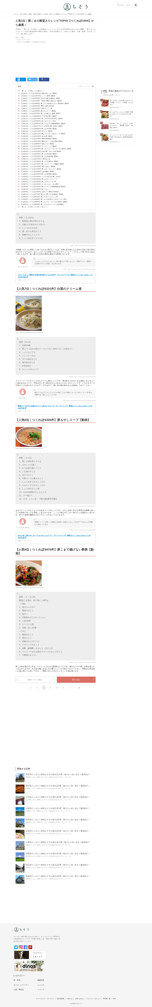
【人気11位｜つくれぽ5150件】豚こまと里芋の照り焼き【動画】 (42, 118)
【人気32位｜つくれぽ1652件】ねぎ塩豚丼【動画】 (38, 171)
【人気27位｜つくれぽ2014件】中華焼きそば (35, 159)
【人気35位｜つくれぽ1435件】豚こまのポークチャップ (39, 179)
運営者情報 (60, 999)
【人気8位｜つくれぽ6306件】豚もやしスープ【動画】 (39, 111)
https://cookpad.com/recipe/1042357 (31, 448)
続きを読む (76, 680)
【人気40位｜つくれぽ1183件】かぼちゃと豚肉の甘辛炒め (40, 192)
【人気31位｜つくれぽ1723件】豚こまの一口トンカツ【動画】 (41, 169)
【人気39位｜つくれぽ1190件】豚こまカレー (35, 189)
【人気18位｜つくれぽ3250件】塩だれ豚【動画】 (37, 136)
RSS (114, 999)
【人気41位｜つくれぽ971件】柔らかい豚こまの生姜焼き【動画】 (42, 194)
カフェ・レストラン (21, 985)
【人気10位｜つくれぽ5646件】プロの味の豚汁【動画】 (39, 116)
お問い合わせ (79, 999)
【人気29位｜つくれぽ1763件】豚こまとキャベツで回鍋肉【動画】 (43, 164)
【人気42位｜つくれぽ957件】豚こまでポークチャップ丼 (39, 197)
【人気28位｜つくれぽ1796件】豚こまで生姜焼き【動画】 (40, 161)
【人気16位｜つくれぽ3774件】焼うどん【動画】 (37, 131)
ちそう (16, 14)
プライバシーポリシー (93, 999)
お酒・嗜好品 (19, 989)
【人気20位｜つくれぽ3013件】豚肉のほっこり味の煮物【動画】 (42, 141)
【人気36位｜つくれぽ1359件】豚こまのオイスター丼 (38, 181)
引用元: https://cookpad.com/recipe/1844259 (82, 662)
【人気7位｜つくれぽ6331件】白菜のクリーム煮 (36, 108)
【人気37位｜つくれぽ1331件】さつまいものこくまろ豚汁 (40, 184)
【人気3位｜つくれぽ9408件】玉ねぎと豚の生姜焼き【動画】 (41, 98)
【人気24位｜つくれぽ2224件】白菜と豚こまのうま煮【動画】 (41, 151)
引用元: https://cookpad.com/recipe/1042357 (82, 506)
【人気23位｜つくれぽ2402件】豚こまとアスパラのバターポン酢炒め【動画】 (46, 149)
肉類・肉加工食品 (34, 14)
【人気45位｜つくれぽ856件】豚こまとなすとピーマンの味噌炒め (42, 204)
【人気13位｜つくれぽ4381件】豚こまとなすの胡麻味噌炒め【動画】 (43, 123)
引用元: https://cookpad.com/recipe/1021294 (82, 376)
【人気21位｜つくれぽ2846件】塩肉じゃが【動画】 (38, 144)
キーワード (51, 999)
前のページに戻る (35, 680)
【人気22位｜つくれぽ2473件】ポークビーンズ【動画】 (39, 146)
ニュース (40, 985)
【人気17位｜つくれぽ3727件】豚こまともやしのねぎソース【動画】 (43, 134)
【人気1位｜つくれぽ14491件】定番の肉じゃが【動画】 (39, 93)
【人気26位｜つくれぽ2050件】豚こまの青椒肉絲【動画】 (40, 156)
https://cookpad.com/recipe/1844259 (31, 587)
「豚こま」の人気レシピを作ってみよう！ (34, 207)
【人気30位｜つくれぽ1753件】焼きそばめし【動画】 (38, 166)
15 (79, 687)
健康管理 (40, 980)
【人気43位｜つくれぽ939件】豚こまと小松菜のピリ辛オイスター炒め (44, 199)
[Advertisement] (56, 59)
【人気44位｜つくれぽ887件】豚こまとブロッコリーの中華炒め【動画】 (44, 202)
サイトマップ (40, 999)
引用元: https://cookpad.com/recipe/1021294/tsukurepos (79, 400)
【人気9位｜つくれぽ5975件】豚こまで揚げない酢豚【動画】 (41, 113)
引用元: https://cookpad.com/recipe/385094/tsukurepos (79, 269)
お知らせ (70, 999)
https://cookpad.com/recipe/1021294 (31, 332)
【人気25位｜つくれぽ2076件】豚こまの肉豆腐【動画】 (39, 154)
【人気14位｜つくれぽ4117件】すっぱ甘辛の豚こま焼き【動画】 (42, 126)
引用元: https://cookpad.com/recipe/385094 (83, 245)
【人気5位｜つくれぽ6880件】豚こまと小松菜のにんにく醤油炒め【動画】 (45, 103)
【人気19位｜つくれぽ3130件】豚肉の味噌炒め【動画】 (39, 139)
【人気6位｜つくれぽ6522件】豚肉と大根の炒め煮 (37, 106)
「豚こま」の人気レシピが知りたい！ (33, 91)
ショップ (40, 989)
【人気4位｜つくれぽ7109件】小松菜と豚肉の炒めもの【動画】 (41, 101)
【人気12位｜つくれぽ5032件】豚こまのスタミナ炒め (38, 121)
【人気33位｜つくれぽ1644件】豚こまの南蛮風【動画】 (39, 174)
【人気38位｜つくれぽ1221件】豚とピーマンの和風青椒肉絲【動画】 (43, 186)
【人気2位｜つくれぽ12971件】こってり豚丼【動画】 (38, 96)
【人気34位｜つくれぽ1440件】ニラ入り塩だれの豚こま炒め (40, 176)
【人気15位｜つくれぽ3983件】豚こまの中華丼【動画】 (39, 129)
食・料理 (23, 14)
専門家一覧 (106, 999)
